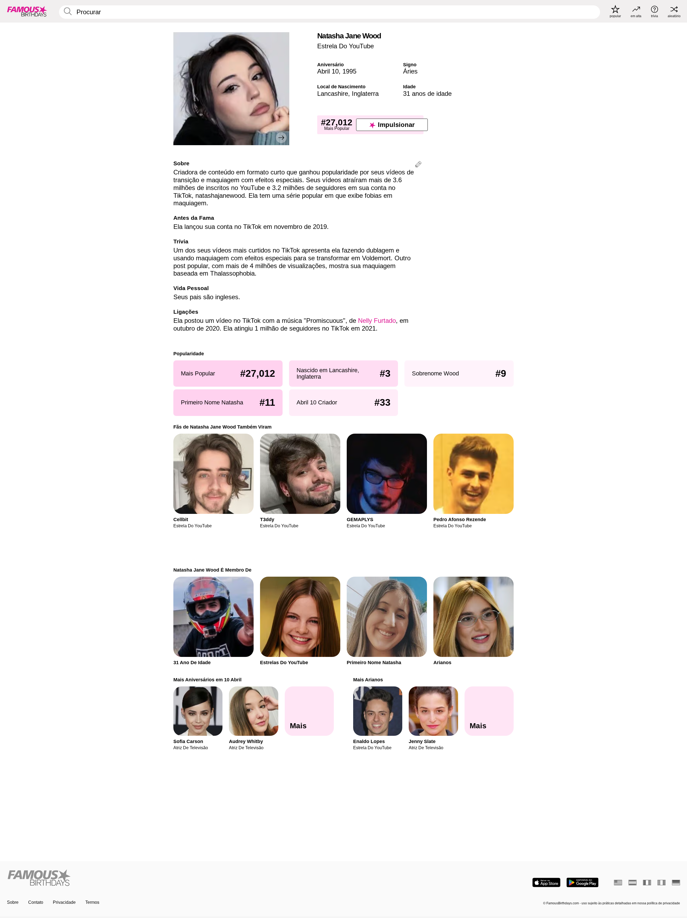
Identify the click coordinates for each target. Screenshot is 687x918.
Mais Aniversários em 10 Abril (207, 679)
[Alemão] (676, 882)
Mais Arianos (368, 679)
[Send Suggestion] (418, 165)
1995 (349, 71)
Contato (35, 902)
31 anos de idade (427, 93)
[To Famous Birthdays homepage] (27, 11)
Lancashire (332, 93)
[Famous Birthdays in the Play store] (582, 882)
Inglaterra (365, 93)
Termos (92, 902)
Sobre (13, 902)
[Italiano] (661, 882)
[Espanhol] (632, 882)
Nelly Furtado (377, 320)
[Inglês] (618, 882)
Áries (410, 71)
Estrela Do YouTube (345, 46)
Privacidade (64, 902)
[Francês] (647, 882)
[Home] (173, 878)
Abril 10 (328, 71)
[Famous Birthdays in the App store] (546, 882)
